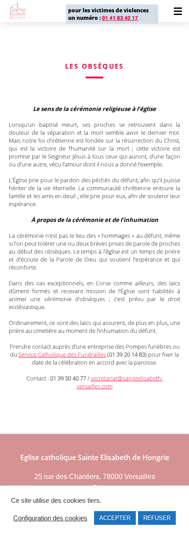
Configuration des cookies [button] (50, 518)
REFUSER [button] (157, 518)
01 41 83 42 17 (120, 18)
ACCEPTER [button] (115, 518)
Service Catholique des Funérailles (62, 354)
